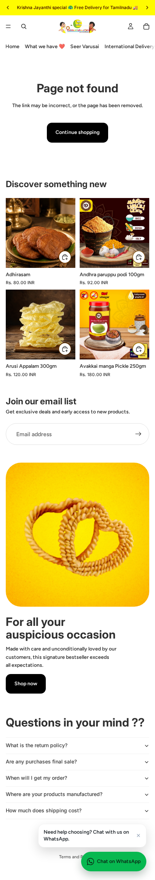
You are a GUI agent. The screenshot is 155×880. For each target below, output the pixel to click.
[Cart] (146, 26)
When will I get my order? (36, 778)
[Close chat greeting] (138, 835)
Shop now (25, 684)
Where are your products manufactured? (54, 794)
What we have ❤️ (45, 46)
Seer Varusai (84, 46)
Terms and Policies (77, 856)
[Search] (24, 26)
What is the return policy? (36, 745)
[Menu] (8, 26)
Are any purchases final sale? (41, 761)
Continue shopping (77, 132)
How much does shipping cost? (43, 810)
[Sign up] (138, 434)
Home (12, 46)
